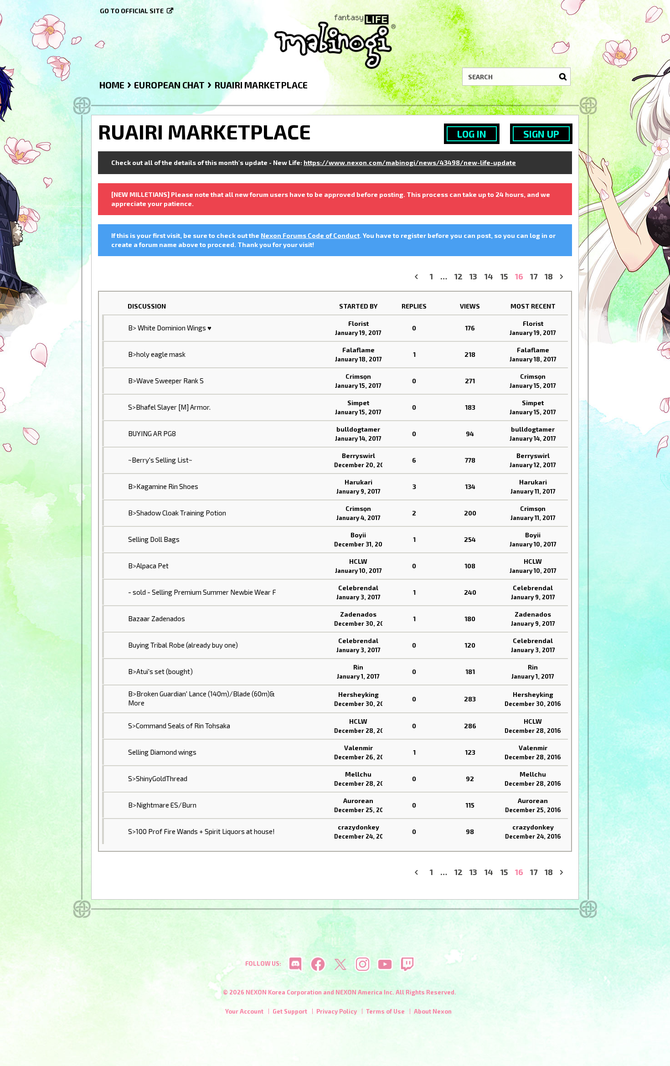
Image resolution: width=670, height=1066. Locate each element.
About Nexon (433, 1011)
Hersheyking (358, 694)
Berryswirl (358, 455)
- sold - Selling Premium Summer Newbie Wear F (202, 592)
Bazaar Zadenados (156, 618)
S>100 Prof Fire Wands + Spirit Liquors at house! (201, 831)
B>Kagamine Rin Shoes (163, 486)
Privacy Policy (336, 1011)
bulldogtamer (358, 429)
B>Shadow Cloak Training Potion (177, 513)
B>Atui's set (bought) (160, 671)
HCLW (358, 561)
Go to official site (132, 11)
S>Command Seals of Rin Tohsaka (179, 725)
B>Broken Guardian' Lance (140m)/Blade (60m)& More (201, 698)
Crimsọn (358, 376)
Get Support (290, 1011)
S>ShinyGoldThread (157, 778)
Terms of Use (385, 1011)
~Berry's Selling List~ (160, 460)
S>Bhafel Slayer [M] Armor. (169, 407)
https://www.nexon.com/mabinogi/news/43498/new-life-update (410, 162)
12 (458, 276)
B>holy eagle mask (157, 354)
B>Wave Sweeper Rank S (166, 380)
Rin (358, 667)
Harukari (358, 482)
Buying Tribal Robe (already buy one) (183, 645)
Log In (471, 133)
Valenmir (358, 748)
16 (519, 276)
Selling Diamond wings (162, 752)
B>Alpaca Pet (148, 565)
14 (488, 276)
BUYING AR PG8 (152, 433)
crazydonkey (358, 827)
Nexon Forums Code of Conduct (310, 235)
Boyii (358, 535)
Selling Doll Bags (154, 539)
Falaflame (358, 350)
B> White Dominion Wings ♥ (169, 328)
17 (533, 276)
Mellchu (358, 774)
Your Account (244, 1011)
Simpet (358, 403)
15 (504, 276)
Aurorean (358, 800)
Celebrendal (358, 588)
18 (549, 276)
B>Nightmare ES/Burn (162, 805)
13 (473, 276)
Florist (358, 323)
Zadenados (358, 614)
